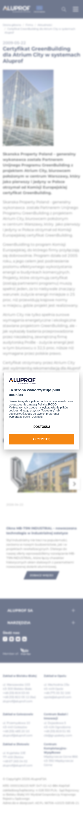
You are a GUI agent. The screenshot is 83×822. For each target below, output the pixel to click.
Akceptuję (41, 439)
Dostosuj (41, 427)
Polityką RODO (47, 404)
